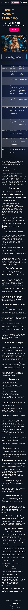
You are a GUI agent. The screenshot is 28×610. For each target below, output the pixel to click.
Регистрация (15, 2)
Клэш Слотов (22, 93)
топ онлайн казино (7, 62)
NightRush (12, 114)
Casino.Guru (13, 76)
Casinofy (21, 143)
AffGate (12, 93)
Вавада (21, 135)
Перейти (14, 29)
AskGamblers (13, 71)
